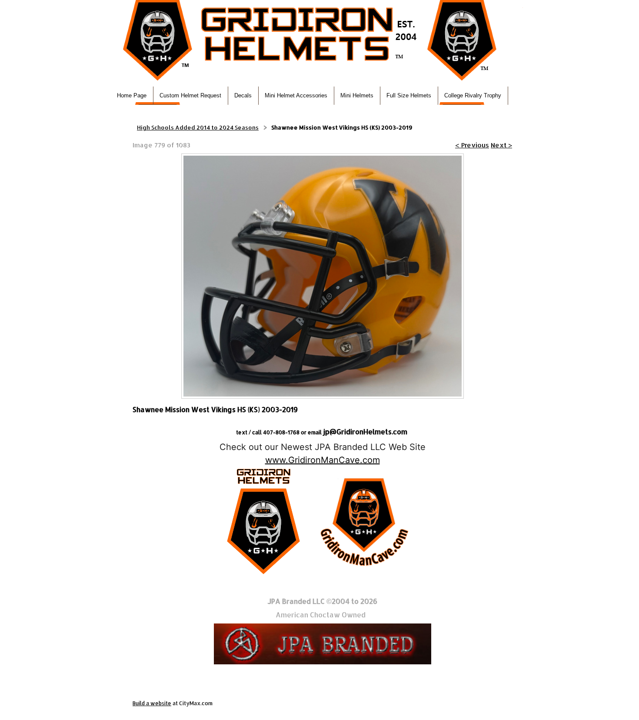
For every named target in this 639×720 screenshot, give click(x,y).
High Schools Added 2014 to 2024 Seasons (198, 127)
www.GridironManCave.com (322, 460)
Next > (501, 145)
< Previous (472, 145)
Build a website (152, 703)
